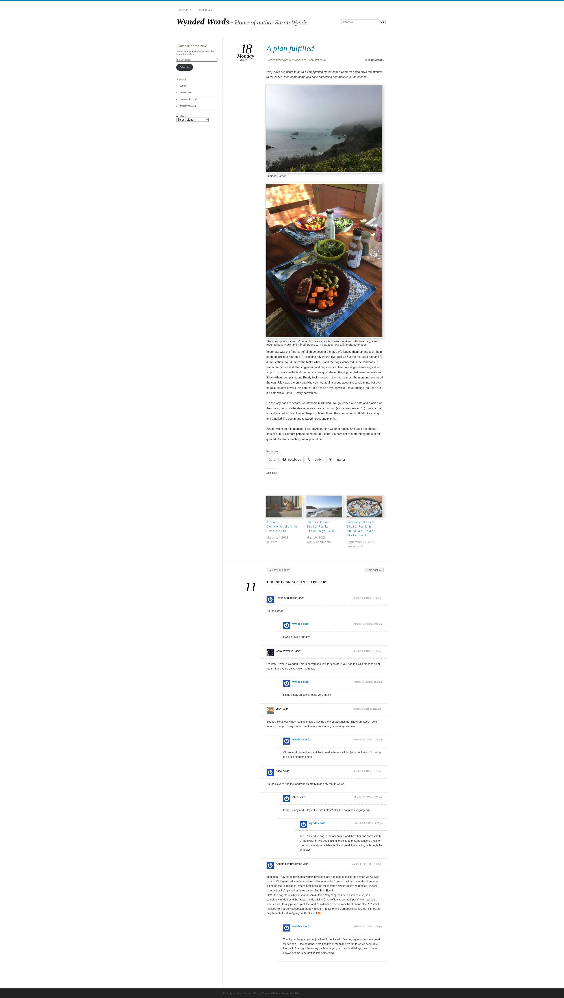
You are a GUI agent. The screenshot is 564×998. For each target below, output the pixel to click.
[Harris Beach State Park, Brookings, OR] (324, 506)
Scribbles (205, 9)
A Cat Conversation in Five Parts (281, 526)
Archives (181, 116)
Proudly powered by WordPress (242, 993)
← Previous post (279, 570)
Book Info (185, 9)
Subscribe (185, 67)
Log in (183, 85)
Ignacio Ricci (293, 993)
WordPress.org (188, 106)
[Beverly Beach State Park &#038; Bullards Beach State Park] (364, 506)
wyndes (283, 60)
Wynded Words (202, 21)
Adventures (299, 60)
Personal (321, 60)
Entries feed (186, 92)
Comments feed (188, 99)
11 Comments (375, 60)
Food (311, 60)
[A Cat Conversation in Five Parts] (284, 506)
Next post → (374, 570)
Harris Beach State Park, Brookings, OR (320, 526)
